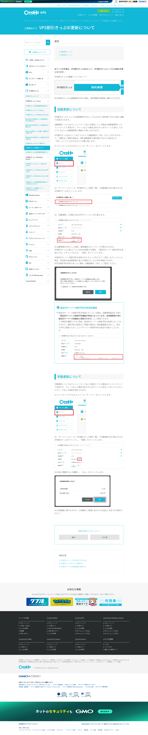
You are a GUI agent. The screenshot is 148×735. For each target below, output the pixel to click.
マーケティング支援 (70, 730)
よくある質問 (92, 15)
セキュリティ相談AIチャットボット (86, 684)
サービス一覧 (111, 5)
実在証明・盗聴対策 (23, 687)
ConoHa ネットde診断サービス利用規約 (83, 660)
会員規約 (21, 660)
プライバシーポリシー (89, 662)
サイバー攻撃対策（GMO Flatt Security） (73, 687)
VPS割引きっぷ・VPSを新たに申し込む (73, 560)
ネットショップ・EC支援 (39, 730)
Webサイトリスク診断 (70, 684)
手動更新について (66, 55)
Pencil (102, 5)
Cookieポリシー (101, 662)
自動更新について (66, 52)
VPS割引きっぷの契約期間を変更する (73, 566)
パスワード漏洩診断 (58, 684)
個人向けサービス (109, 730)
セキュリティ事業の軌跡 (101, 687)
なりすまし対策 (89, 687)
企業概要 (109, 662)
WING (59, 5)
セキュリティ (60, 730)
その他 (117, 730)
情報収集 (86, 730)
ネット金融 (93, 730)
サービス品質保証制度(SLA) (65, 662)
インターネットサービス (25, 730)
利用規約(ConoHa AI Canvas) (103, 660)
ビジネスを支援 (51, 730)
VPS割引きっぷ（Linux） (91, 21)
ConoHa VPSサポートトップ (46, 21)
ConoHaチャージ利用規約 (48, 660)
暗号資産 (100, 730)
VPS (64, 5)
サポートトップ (29, 21)
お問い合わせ (119, 15)
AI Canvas (94, 5)
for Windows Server (74, 5)
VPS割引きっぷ (75, 21)
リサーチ (79, 730)
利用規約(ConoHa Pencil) (119, 660)
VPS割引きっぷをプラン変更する (71, 563)
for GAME (86, 5)
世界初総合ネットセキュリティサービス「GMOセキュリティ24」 (35, 684)
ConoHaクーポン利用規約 (64, 660)
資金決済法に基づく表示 (50, 662)
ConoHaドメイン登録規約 (32, 660)
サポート (121, 5)
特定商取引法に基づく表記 (35, 662)
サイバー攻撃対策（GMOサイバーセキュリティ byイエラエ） (46, 687)
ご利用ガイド (81, 15)
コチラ (84, 76)
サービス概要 (116, 662)
